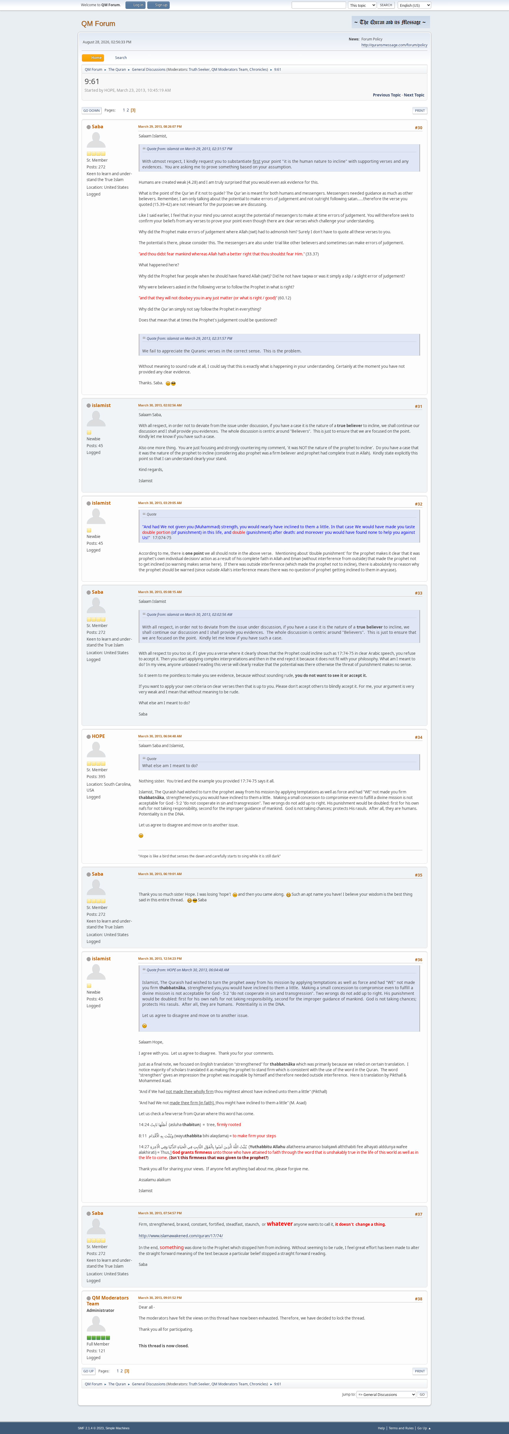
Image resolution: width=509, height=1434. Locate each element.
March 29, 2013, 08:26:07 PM (160, 126)
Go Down (91, 110)
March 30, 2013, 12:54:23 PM (160, 958)
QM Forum (98, 23)
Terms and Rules (401, 1428)
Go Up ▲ (424, 1428)
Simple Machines (117, 1428)
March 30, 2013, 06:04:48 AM (160, 736)
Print (420, 110)
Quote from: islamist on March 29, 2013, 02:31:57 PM (189, 148)
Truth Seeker (199, 69)
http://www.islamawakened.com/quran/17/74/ (181, 1235)
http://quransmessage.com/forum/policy (394, 44)
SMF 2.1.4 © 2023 (91, 1428)
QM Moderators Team (229, 69)
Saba (97, 126)
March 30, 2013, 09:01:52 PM (160, 1297)
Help (381, 1428)
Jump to (348, 1394)
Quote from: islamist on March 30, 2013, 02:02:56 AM (189, 614)
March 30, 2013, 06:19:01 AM (160, 874)
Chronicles (258, 69)
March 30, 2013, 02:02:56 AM (160, 405)
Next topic (414, 95)
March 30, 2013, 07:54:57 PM (160, 1213)
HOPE (98, 736)
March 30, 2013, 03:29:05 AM (160, 503)
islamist (101, 405)
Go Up (88, 1371)
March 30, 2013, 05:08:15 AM (160, 592)
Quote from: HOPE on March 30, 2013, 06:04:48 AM (188, 969)
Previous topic (387, 95)
